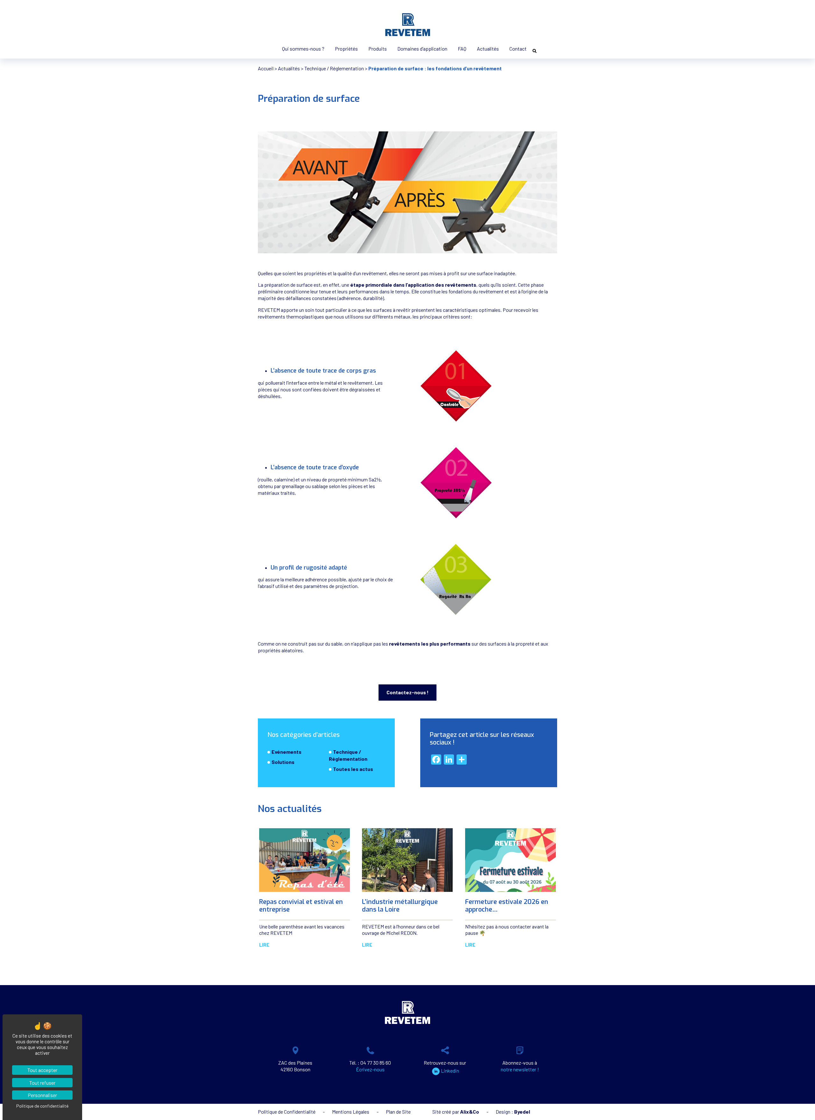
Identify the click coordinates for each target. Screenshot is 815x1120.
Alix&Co (469, 1112)
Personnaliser (42, 1095)
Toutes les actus (353, 769)
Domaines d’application (422, 49)
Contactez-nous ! (407, 692)
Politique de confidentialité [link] (42, 1106)
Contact (518, 49)
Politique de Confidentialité (286, 1112)
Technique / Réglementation (334, 68)
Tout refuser (42, 1083)
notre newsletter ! (520, 1069)
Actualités (488, 49)
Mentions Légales (350, 1112)
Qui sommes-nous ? (303, 49)
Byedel (522, 1112)
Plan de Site (398, 1112)
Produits (377, 49)
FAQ (462, 49)
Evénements (286, 752)
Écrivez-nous (370, 1069)
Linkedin (450, 1071)
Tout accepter (42, 1070)
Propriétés (346, 49)
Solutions (283, 762)
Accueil (265, 68)
